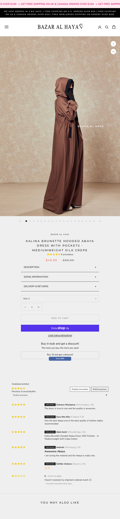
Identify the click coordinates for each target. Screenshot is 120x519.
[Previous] (20, 221)
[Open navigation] (6, 27)
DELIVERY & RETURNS (36, 286)
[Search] (106, 27)
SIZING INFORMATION (36, 276)
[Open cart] (113, 27)
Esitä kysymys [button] (100, 389)
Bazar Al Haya (60, 234)
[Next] (99, 221)
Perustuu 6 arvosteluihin (24, 391)
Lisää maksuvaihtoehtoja (60, 335)
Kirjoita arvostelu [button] (80, 389)
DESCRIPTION (31, 267)
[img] (18, 404)
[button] (54, 254)
